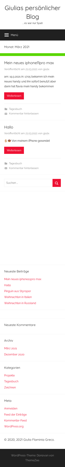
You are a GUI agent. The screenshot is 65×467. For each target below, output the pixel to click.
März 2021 (10, 348)
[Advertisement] (32, 228)
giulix (46, 69)
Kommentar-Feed (15, 420)
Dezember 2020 (14, 354)
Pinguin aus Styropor (17, 291)
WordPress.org (14, 426)
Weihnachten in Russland (20, 303)
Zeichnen (10, 387)
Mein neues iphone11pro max (29, 62)
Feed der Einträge (15, 414)
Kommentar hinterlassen (24, 113)
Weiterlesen (14, 95)
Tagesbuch (15, 109)
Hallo (8, 127)
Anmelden (10, 408)
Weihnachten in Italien (18, 297)
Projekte (9, 375)
